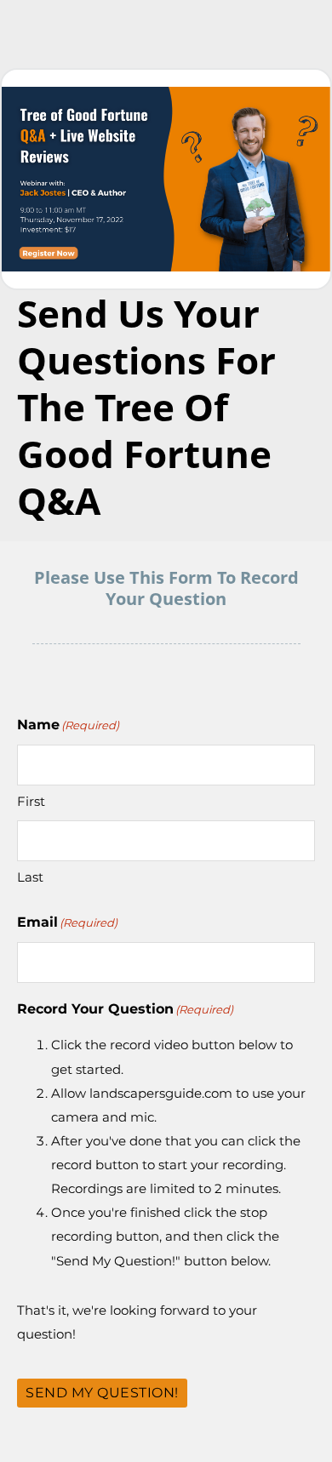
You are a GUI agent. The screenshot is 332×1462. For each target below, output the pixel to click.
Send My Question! (102, 1393)
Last (30, 877)
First (31, 801)
